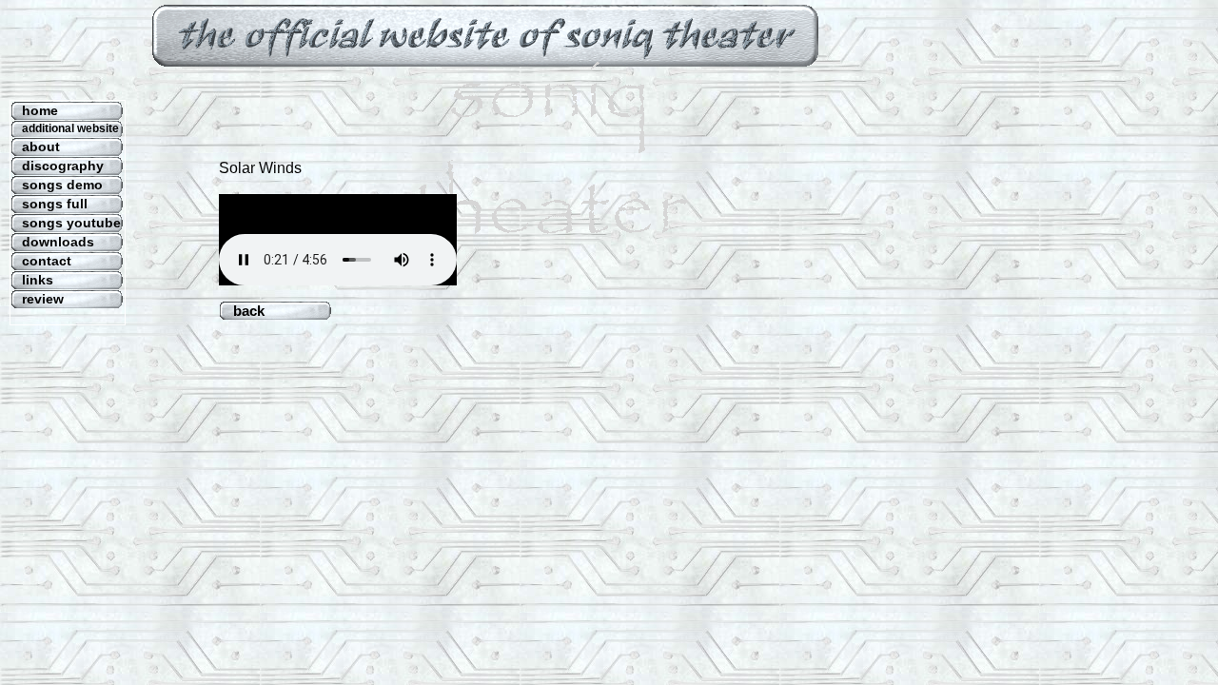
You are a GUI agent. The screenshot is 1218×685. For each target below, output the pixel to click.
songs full (55, 203)
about (41, 146)
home (40, 110)
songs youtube (71, 222)
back (269, 311)
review (43, 298)
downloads (58, 241)
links (37, 279)
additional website (70, 128)
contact (46, 260)
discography (63, 165)
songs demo (62, 184)
